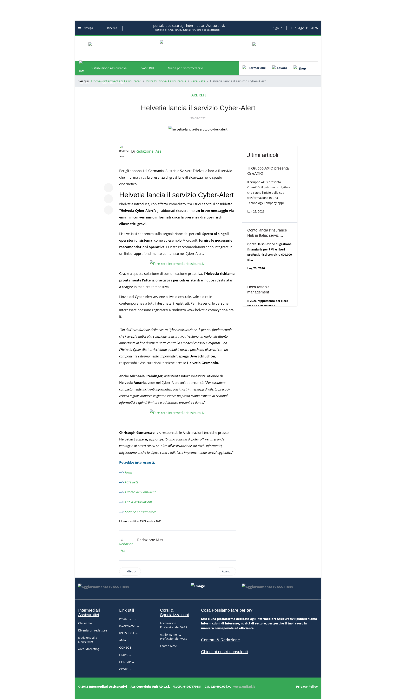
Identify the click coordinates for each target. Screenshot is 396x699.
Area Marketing (88, 649)
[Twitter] (108, 198)
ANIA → (124, 640)
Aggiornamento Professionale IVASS (173, 637)
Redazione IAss (150, 539)
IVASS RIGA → (128, 633)
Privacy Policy (307, 686)
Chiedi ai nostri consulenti (224, 651)
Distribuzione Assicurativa (109, 68)
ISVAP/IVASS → (129, 626)
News (129, 472)
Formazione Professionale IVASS (173, 625)
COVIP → (125, 669)
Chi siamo (85, 623)
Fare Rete (198, 95)
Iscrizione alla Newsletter (87, 640)
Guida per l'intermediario (185, 68)
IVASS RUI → (127, 619)
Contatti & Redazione (220, 640)
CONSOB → (127, 647)
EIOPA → (125, 655)
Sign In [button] (277, 28)
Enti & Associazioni (138, 502)
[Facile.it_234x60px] (112, 48)
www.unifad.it (244, 686)
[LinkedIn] (108, 210)
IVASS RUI (147, 68)
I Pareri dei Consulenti (140, 492)
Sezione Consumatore (140, 512)
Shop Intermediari (114, 83)
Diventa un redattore (92, 630)
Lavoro (281, 68)
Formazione (256, 68)
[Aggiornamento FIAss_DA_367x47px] (116, 588)
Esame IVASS (169, 646)
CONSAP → (126, 662)
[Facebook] (108, 187)
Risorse (85, 83)
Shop (302, 68)
